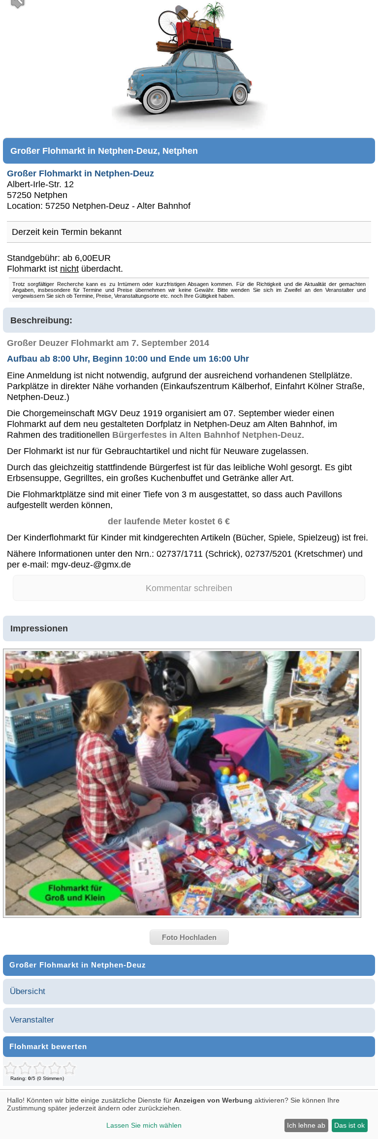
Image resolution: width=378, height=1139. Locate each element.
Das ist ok (349, 1125)
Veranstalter (32, 1020)
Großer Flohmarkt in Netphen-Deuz (80, 173)
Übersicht (27, 991)
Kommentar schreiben (189, 588)
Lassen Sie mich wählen (144, 1125)
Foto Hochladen (189, 937)
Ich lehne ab (306, 1125)
